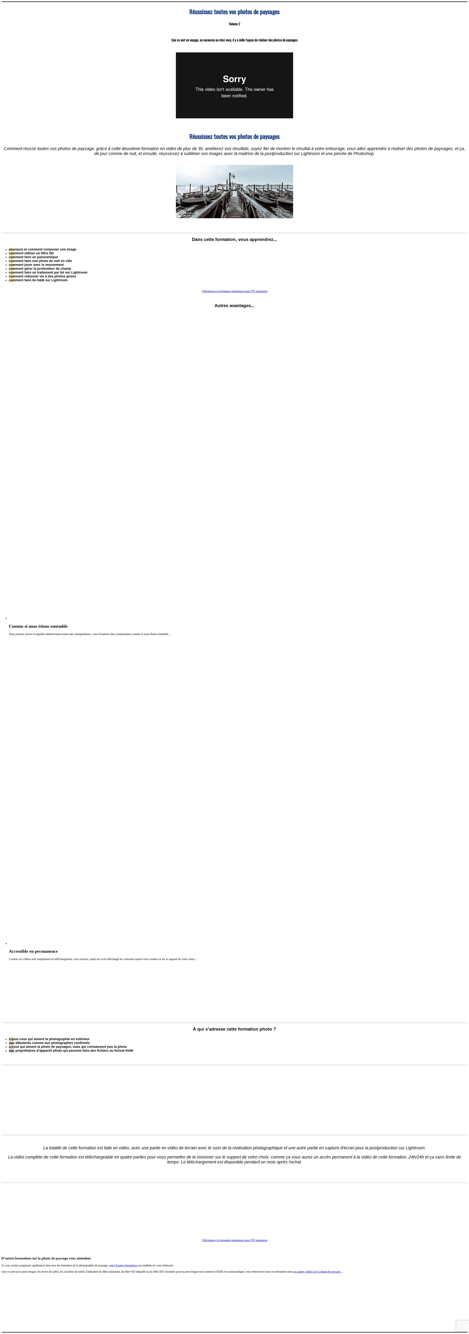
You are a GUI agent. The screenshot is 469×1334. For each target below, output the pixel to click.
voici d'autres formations (123, 1265)
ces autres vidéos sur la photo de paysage (316, 1271)
